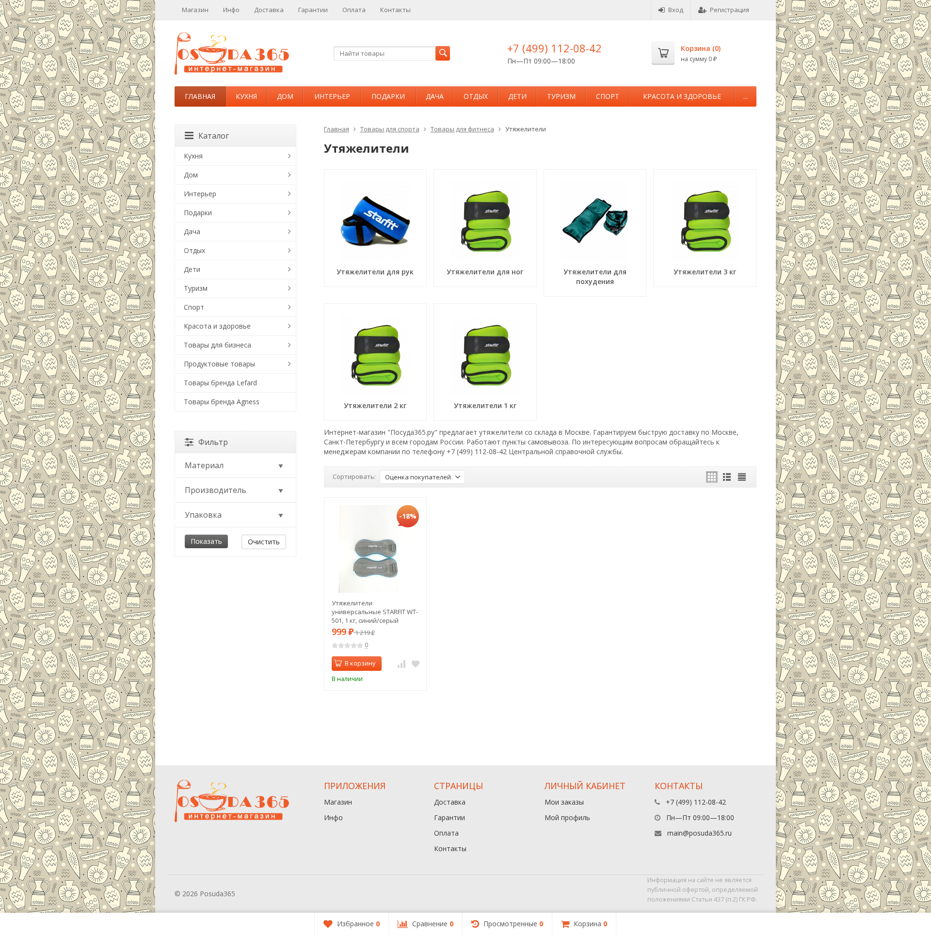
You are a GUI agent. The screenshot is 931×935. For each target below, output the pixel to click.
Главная (200, 96)
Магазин (195, 9)
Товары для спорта (389, 129)
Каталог (213, 135)
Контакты (395, 9)
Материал (204, 465)
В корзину (360, 663)
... (745, 96)
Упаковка (203, 515)
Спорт (607, 96)
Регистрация (729, 9)
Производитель (215, 490)
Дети (517, 96)
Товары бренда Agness (221, 401)
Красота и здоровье (682, 96)
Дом (285, 96)
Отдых (476, 96)
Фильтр (213, 442)
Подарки (388, 96)
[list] (727, 477)
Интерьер (332, 96)
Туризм (561, 96)
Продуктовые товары (219, 363)
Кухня (246, 96)
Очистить (264, 541)
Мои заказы (564, 802)
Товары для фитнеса (462, 129)
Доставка (269, 9)
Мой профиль (567, 817)
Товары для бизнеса (217, 344)
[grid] (712, 477)
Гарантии (313, 9)
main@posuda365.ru (699, 833)
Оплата (354, 9)
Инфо (231, 9)
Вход (675, 9)
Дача (435, 96)
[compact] (742, 477)
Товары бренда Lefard (220, 382)
